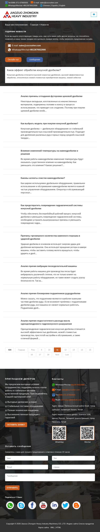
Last (67, 355)
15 (90, 350)
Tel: (65, 395)
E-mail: (26, 45)
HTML (58, 527)
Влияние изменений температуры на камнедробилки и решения (49, 152)
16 (32, 355)
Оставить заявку (16, 425)
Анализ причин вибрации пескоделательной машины (49, 266)
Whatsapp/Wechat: (29, 50)
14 (82, 350)
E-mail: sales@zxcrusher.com (46, 3)
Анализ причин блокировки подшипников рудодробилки (50, 293)
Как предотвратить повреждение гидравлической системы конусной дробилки (52, 207)
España (54, 5)
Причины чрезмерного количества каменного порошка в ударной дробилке (50, 237)
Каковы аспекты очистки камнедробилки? (43, 178)
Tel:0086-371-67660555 (18, 3)
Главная (34, 25)
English (62, 5)
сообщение (34, 59)
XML (52, 527)
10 (49, 350)
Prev (33, 350)
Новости (44, 25)
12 (65, 350)
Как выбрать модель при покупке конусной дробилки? (49, 123)
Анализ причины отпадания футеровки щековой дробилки (51, 96)
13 (74, 350)
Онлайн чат (13, 59)
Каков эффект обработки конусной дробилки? (34, 70)
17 (40, 355)
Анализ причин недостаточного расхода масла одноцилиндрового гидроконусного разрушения (46, 322)
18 (48, 355)
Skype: (68, 400)
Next (57, 355)
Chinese (46, 5)
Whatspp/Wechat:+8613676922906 (22, 5)
